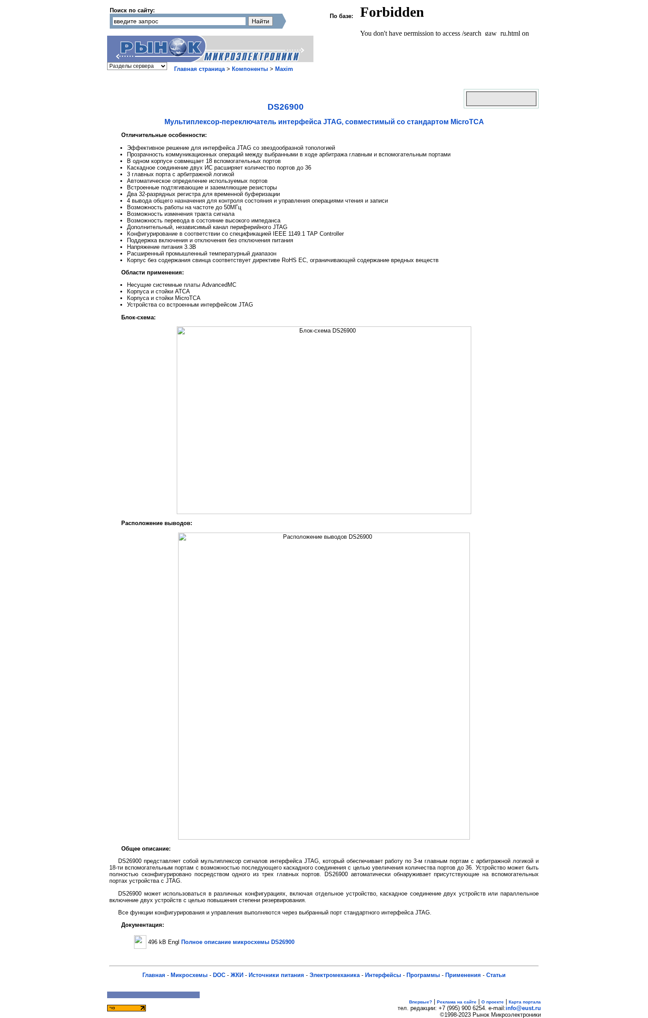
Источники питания (276, 975)
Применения (463, 975)
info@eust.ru (523, 1008)
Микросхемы (189, 975)
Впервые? (420, 1001)
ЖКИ (237, 975)
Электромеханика (334, 975)
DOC (219, 975)
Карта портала (525, 1001)
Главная (153, 975)
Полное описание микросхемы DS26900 (237, 942)
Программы (423, 975)
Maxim (284, 69)
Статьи (496, 975)
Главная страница (199, 69)
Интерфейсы (383, 975)
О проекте (492, 1001)
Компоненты (250, 69)
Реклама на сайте (457, 1001)
